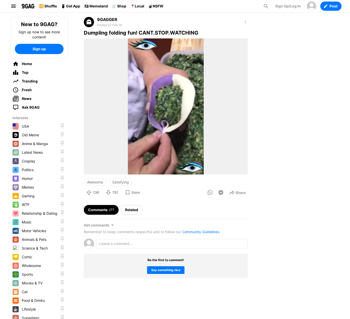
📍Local (137, 6)
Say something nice (165, 270)
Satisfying (120, 182)
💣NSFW (155, 6)
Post (333, 6)
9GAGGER (107, 19)
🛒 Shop (119, 6)
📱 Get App (70, 6)
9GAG (28, 6)
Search (266, 6)
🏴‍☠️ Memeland (96, 6)
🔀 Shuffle (48, 6)
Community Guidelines (200, 232)
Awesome (95, 182)
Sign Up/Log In (288, 6)
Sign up (39, 49)
